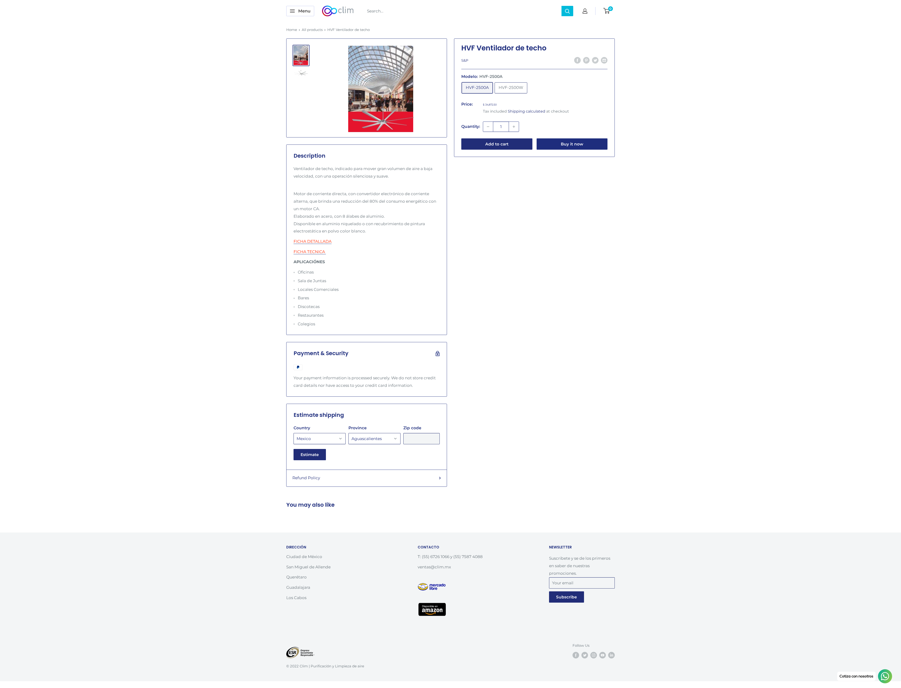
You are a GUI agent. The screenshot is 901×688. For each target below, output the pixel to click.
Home (291, 29)
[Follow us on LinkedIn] (611, 655)
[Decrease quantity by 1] (488, 127)
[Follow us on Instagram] (593, 655)
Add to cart (496, 144)
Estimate (310, 454)
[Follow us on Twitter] (584, 655)
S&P (464, 60)
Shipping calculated (526, 111)
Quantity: (470, 126)
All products (312, 29)
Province (357, 428)
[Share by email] (604, 60)
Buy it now (572, 144)
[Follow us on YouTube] (602, 655)
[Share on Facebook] (577, 60)
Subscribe (566, 597)
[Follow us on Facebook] (576, 655)
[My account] (585, 11)
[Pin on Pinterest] (586, 60)
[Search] (567, 11)
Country (302, 428)
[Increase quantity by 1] (514, 127)
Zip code (412, 428)
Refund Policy (306, 477)
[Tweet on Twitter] (595, 60)
